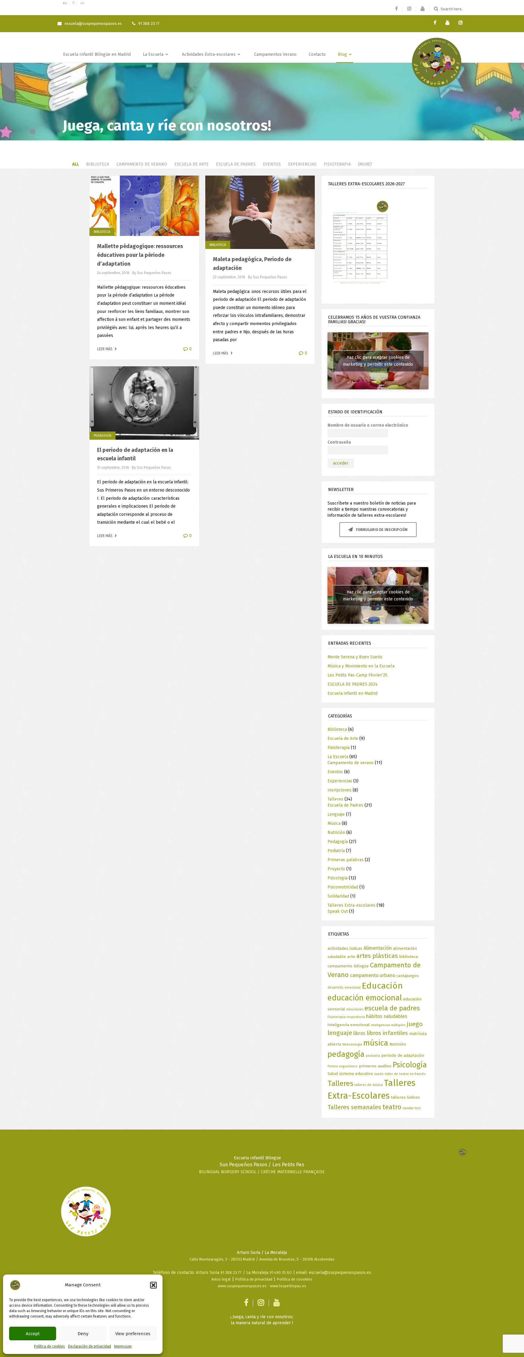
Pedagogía (102, 436)
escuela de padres (392, 1008)
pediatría (373, 1056)
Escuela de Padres (236, 164)
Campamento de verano (141, 164)
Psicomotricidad (343, 887)
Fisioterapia (337, 164)
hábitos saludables (386, 1016)
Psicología (338, 878)
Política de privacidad (253, 1279)
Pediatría (336, 850)
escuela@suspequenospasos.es (93, 23)
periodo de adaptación (402, 1055)
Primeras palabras (346, 859)
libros (359, 1033)
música (375, 1043)
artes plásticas (377, 955)
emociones (354, 1009)
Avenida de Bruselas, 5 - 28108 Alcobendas (296, 1259)
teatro (391, 1107)
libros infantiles (387, 1033)
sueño (379, 1074)
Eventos (272, 164)
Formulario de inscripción (381, 530)
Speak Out (338, 911)
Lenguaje (336, 814)
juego (415, 1024)
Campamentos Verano (275, 54)
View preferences (132, 1333)
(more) (364, 164)
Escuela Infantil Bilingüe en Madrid (97, 54)
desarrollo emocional (344, 987)
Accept (33, 1333)
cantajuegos (407, 975)
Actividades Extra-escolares (209, 54)
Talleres (335, 799)
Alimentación (378, 948)
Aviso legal (221, 1279)
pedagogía (346, 1054)
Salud (333, 1073)
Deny (83, 1333)
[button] (153, 1285)
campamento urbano (372, 975)
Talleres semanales (354, 1107)
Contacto (317, 54)
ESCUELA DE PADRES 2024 (353, 684)
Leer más (105, 349)
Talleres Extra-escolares (351, 905)
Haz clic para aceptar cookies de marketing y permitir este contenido (378, 361)
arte (351, 956)
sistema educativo (356, 1073)
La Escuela (154, 54)
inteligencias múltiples (388, 1025)
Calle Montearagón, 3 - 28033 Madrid (222, 1259)
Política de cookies (49, 1346)
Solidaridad (338, 896)
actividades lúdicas (345, 948)
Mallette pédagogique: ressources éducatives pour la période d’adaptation (140, 255)
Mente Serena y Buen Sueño (355, 657)
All (75, 164)
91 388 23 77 (231, 1272)
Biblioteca (97, 164)
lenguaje (340, 1032)
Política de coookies (294, 1279)
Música (334, 823)
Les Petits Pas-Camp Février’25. (358, 675)
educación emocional (365, 998)
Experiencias (302, 164)
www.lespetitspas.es (288, 1286)
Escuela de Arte (191, 164)
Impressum (123, 1346)
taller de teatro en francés (405, 1074)
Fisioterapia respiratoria (346, 1017)
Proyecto (336, 869)
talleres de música (368, 1085)
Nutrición (336, 832)
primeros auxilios (375, 1066)
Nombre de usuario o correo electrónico (368, 425)
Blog (343, 54)
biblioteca (408, 956)
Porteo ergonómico (343, 1066)
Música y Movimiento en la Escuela (361, 666)
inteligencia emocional (349, 1024)
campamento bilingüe (348, 966)
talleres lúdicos (405, 1097)
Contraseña (339, 442)
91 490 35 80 (281, 1272)
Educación (382, 985)
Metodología (352, 1044)
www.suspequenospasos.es (242, 1286)
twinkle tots (412, 1108)
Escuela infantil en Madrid (353, 693)
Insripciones (339, 790)
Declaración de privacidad (89, 1346)
